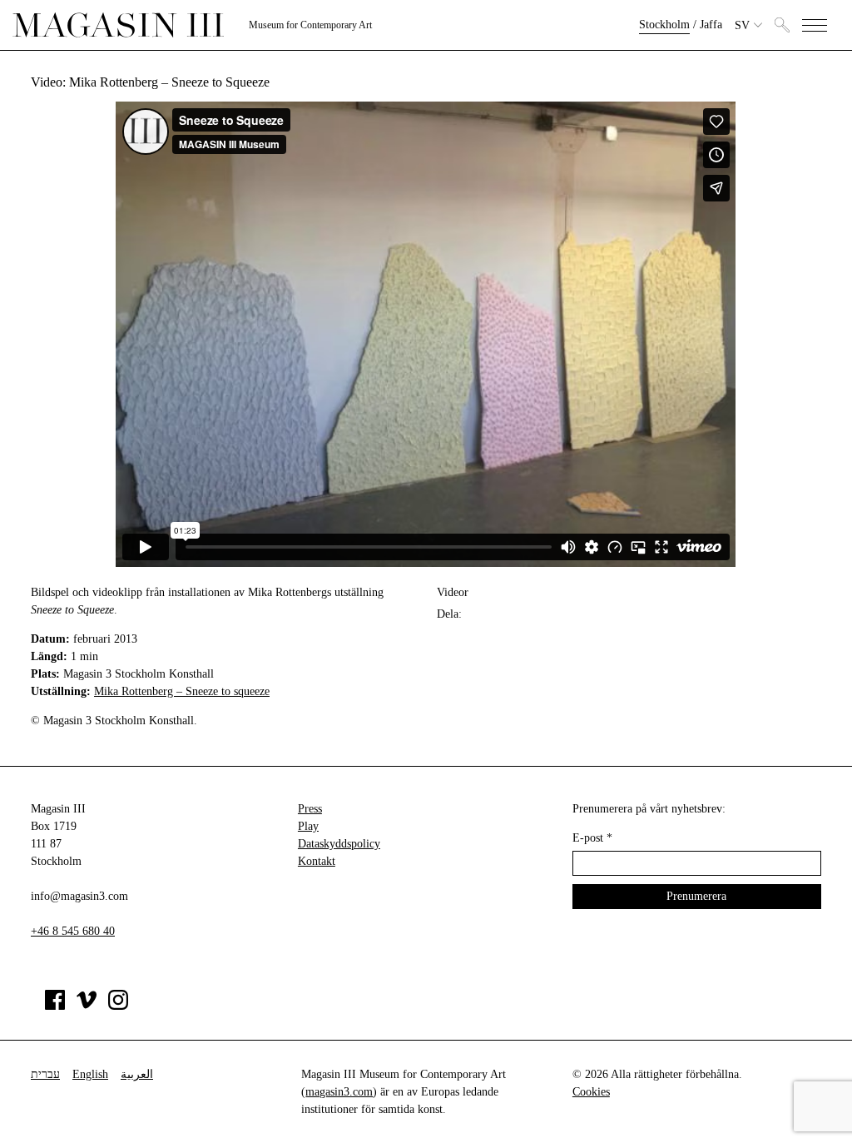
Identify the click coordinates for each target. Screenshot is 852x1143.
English (90, 1074)
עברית (45, 1074)
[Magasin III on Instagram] (118, 1006)
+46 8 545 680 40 (73, 931)
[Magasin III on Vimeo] (87, 1006)
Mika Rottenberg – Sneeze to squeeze (182, 691)
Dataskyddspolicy (339, 843)
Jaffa (711, 24)
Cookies (591, 1092)
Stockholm (664, 24)
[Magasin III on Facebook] (55, 1006)
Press (310, 809)
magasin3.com (339, 1092)
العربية (137, 1074)
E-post (592, 838)
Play (308, 826)
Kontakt (316, 861)
